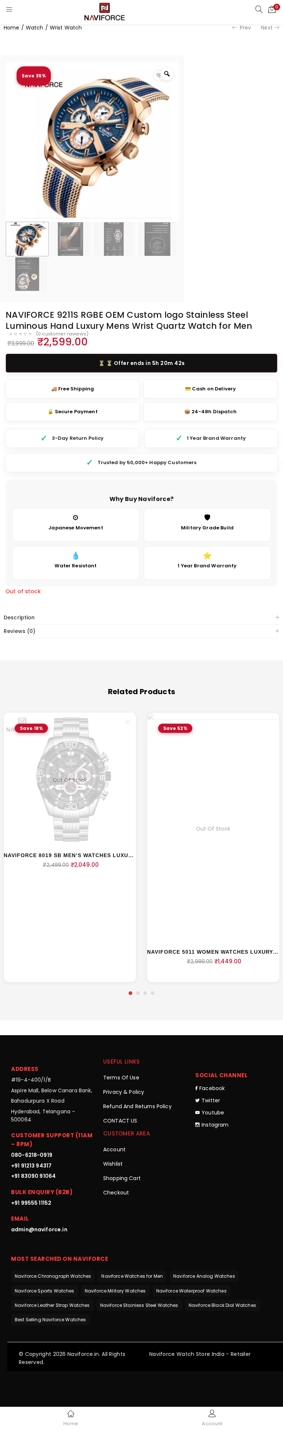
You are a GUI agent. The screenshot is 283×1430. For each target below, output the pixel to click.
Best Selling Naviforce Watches (50, 1319)
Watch (34, 27)
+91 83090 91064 (33, 1176)
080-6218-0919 (31, 1155)
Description (19, 617)
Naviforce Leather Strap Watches (52, 1305)
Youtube (213, 1112)
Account (114, 1149)
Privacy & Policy (123, 1092)
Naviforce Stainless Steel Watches (139, 1305)
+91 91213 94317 (31, 1165)
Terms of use (121, 1077)
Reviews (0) (20, 631)
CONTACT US (120, 1120)
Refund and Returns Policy (137, 1106)
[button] (271, 9)
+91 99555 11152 (31, 1203)
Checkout (116, 1192)
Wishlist (113, 1164)
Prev (245, 27)
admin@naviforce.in (39, 1229)
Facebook (212, 1088)
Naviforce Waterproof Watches (191, 1291)
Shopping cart (122, 1178)
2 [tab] (138, 993)
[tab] (141, 617)
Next (267, 27)
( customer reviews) (62, 334)
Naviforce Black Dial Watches (222, 1305)
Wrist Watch (66, 27)
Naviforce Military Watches (115, 1291)
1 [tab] (130, 993)
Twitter (211, 1100)
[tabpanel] (70, 847)
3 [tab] (145, 993)
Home (12, 27)
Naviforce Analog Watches (204, 1276)
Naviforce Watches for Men (132, 1276)
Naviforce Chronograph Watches (53, 1276)
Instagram (215, 1124)
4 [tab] (152, 993)
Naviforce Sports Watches (44, 1291)
